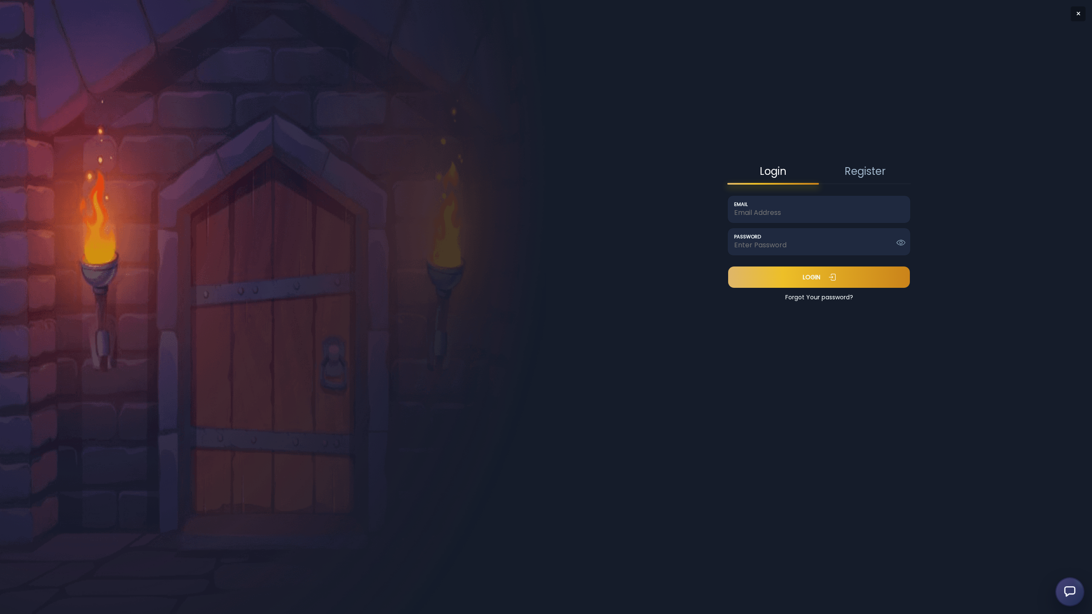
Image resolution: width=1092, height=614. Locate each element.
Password (747, 237)
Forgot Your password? (819, 297)
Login (811, 277)
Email (741, 204)
